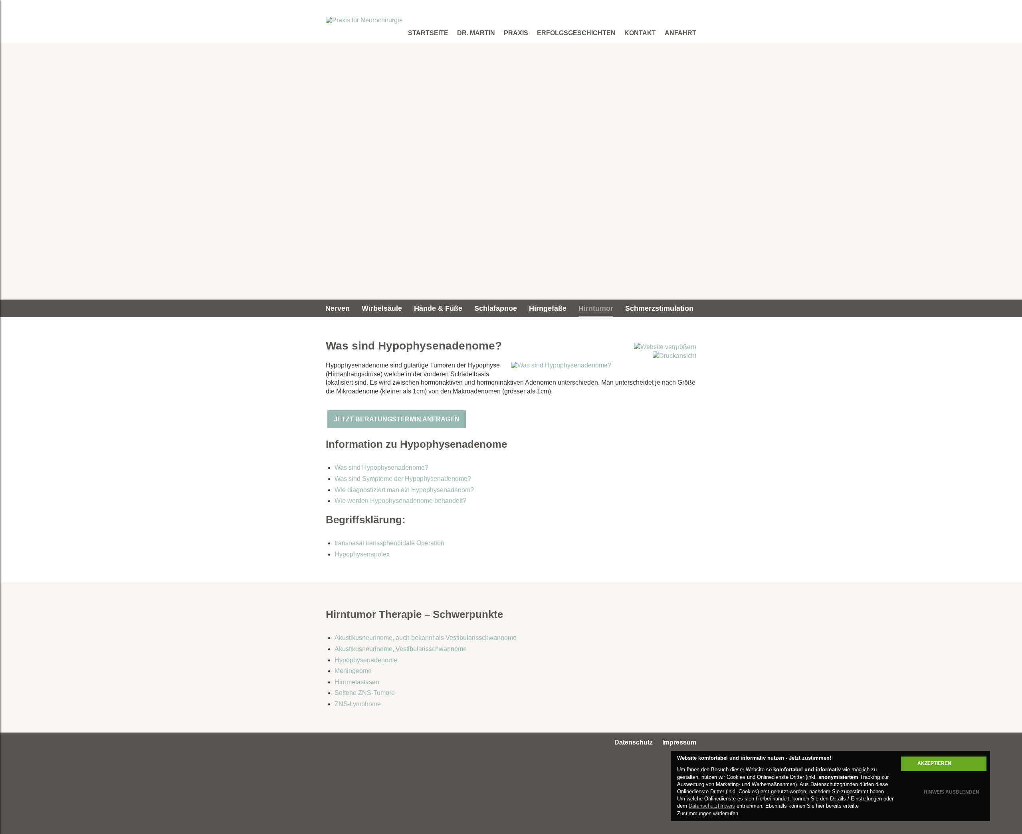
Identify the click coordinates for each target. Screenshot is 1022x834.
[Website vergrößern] (665, 347)
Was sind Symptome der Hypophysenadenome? (403, 478)
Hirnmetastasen (357, 682)
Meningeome (353, 670)
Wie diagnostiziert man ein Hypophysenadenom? (404, 489)
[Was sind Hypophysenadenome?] (561, 365)
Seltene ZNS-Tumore (365, 692)
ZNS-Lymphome (358, 704)
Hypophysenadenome (366, 660)
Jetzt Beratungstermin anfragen (397, 419)
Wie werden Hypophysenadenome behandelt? (400, 500)
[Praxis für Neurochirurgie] (364, 20)
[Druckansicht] (674, 355)
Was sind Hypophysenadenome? (381, 467)
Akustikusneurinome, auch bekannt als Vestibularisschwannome (426, 637)
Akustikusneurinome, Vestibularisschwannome (401, 648)
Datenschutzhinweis (712, 806)
